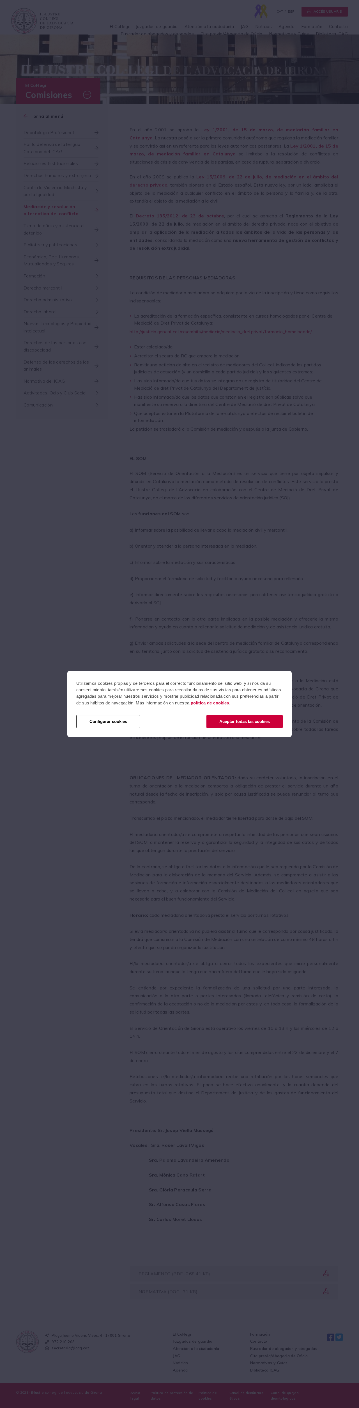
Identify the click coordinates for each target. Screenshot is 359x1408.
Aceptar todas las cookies (244, 721)
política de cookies (210, 702)
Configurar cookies (108, 721)
